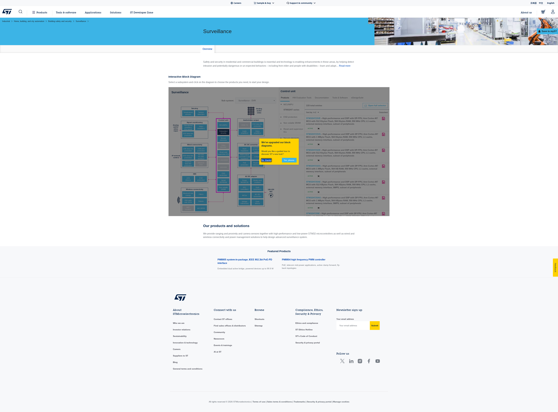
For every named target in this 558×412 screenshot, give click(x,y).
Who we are (178, 323)
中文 (541, 3)
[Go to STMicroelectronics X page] (343, 361)
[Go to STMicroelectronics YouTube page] (378, 361)
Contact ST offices (223, 319)
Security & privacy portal (307, 342)
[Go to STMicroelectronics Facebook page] (369, 361)
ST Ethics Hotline (304, 329)
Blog (175, 362)
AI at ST (217, 352)
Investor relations (181, 329)
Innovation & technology (185, 342)
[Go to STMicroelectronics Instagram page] (360, 361)
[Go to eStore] (543, 12)
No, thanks (266, 160)
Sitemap (259, 326)
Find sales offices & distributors (230, 326)
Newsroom (219, 339)
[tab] (207, 49)
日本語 (534, 3)
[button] (20, 11)
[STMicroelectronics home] (7, 11)
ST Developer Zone (141, 12)
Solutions (115, 12)
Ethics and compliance (306, 323)
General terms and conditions (187, 369)
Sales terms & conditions (280, 402)
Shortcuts (259, 319)
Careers (176, 349)
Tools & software (66, 12)
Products (41, 12)
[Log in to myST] (553, 12)
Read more (344, 66)
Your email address (345, 319)
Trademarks (299, 402)
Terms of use (259, 402)
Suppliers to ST (180, 356)
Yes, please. (289, 160)
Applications (93, 12)
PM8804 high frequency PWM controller (303, 259)
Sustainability (180, 336)
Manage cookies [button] (340, 402)
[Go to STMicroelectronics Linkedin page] (351, 361)
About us (526, 12)
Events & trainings (223, 345)
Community (219, 332)
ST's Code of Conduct (306, 336)
